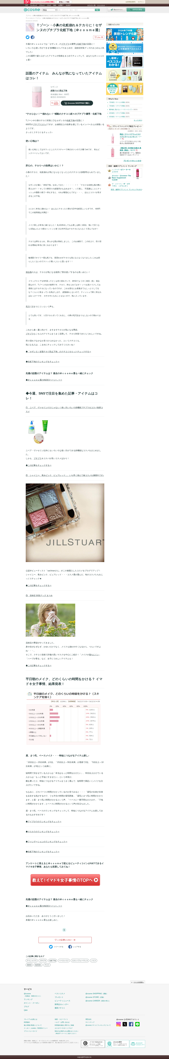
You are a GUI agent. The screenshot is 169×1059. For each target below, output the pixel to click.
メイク (93, 960)
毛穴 (28, 307)
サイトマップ (89, 1022)
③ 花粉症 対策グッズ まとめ (39, 595)
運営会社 (88, 1019)
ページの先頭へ (138, 982)
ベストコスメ (101, 5)
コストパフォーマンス (80, 960)
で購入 (79, 103)
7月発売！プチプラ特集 (117, 106)
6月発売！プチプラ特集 (117, 113)
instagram (118, 1024)
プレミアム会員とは (30, 1019)
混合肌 (29, 272)
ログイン (141, 2)
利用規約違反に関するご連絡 (64, 1025)
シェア (77, 947)
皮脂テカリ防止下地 (58, 90)
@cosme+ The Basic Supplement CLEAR (121, 178)
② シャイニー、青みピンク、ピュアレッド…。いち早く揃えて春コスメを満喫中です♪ (65, 475)
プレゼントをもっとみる (132, 161)
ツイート (58, 947)
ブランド (42, 5)
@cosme (33, 995)
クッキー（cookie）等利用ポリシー (36, 1028)
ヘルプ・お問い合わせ (62, 1022)
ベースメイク (64, 960)
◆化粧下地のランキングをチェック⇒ (42, 362)
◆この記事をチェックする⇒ (38, 465)
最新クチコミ (60, 1008)
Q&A (54, 5)
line (137, 1024)
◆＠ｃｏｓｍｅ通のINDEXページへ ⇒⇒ (44, 380)
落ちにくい (94, 655)
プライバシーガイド (30, 1031)
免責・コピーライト (61, 1019)
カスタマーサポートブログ (63, 1028)
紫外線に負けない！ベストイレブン (121, 109)
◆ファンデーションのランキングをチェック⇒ (46, 842)
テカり (47, 965)
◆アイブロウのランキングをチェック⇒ (43, 822)
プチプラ (65, 44)
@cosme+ (115, 176)
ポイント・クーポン (31, 1003)
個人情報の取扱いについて (33, 1025)
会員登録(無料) (130, 2)
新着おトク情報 (64, 2)
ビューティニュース (62, 1001)
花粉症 (29, 965)
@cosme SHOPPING (96, 994)
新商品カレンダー (62, 1004)
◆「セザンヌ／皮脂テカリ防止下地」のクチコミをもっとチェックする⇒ (58, 352)
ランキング (33, 5)
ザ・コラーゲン (117, 184)
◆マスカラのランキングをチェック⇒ (42, 832)
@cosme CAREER (97, 1001)
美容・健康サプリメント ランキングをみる (126, 189)
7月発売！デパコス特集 (117, 102)
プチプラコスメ (40, 124)
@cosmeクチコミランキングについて (98, 1025)
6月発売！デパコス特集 (117, 117)
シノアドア (115, 170)
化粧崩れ (38, 965)
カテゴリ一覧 (91, 5)
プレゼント (59, 997)
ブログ (49, 5)
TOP (26, 5)
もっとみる (138, 120)
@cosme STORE (95, 997)
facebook (131, 1024)
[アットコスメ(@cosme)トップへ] (32, 10)
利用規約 (27, 1022)
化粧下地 (81, 44)
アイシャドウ (31, 960)
